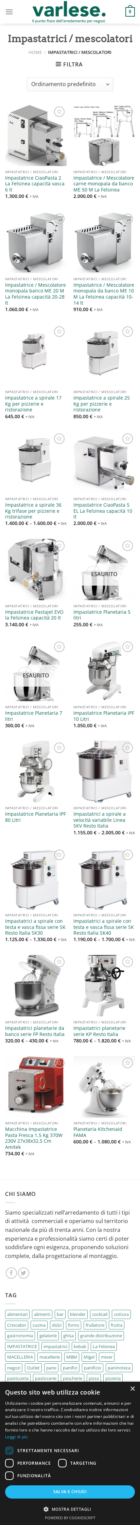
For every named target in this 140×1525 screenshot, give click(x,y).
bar (60, 1314)
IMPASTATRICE (22, 1346)
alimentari (17, 1314)
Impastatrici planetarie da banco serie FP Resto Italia (35, 1031)
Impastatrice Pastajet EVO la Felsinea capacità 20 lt (34, 615)
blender (78, 1314)
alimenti (42, 1314)
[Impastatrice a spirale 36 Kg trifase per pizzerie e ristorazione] (36, 462)
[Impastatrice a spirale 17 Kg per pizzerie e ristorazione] (36, 355)
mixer (106, 1357)
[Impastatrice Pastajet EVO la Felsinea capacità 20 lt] (36, 569)
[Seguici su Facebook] (11, 1273)
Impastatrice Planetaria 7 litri (33, 716)
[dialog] (70, 1453)
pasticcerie (45, 1378)
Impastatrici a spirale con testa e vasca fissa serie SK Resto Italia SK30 (35, 927)
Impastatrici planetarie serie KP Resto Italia (99, 1031)
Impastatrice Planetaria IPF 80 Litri (35, 817)
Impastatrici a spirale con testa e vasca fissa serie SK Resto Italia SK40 (103, 927)
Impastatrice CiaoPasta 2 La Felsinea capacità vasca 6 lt (35, 184)
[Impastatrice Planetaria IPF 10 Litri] (104, 670)
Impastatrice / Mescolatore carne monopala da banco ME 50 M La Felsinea (103, 184)
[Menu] (9, 11)
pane (51, 1368)
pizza (94, 1378)
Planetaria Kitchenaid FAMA (97, 1132)
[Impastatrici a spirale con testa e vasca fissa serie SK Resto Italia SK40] (104, 878)
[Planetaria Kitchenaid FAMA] (104, 1086)
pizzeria (113, 1378)
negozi (13, 1368)
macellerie (49, 1357)
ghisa (68, 1336)
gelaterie (48, 1336)
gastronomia (20, 1336)
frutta (116, 1325)
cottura (121, 1314)
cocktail (99, 1314)
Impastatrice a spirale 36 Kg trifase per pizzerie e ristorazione (33, 511)
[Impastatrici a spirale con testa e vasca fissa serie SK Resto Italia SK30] (36, 878)
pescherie (72, 1378)
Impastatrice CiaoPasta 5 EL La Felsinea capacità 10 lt (102, 511)
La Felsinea (104, 1346)
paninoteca (119, 1368)
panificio (92, 1368)
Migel (89, 1357)
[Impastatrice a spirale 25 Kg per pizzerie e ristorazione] (104, 355)
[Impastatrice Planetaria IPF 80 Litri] (36, 771)
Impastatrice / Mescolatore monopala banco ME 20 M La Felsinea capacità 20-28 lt (35, 294)
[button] (70, 1509)
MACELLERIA (20, 1357)
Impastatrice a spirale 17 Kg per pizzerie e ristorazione (33, 404)
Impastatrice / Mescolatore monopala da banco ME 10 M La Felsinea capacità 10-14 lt (103, 294)
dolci (57, 1325)
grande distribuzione (101, 1336)
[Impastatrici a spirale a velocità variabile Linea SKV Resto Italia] (104, 771)
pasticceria (18, 1378)
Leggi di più (16, 1437)
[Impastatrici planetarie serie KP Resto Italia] (104, 985)
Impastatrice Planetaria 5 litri (101, 615)
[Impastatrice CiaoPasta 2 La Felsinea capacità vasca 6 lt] (36, 135)
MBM (71, 1357)
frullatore (95, 1325)
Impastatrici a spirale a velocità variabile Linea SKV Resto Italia (99, 820)
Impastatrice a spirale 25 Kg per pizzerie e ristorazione (101, 404)
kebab (80, 1346)
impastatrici (55, 1346)
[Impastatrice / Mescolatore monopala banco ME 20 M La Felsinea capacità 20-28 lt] (36, 242)
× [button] (132, 1388)
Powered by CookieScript (70, 1517)
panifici (70, 1368)
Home (35, 52)
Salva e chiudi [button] (70, 1491)
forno (73, 1325)
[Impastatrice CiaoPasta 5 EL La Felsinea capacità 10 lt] (104, 462)
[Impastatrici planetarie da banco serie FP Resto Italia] (36, 985)
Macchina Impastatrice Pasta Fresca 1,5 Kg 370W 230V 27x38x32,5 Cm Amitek (34, 1138)
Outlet (33, 1368)
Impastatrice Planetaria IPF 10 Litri (103, 716)
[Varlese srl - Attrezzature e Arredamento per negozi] (69, 12)
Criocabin (16, 1325)
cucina (39, 1325)
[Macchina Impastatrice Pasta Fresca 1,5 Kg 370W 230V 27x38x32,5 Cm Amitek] (36, 1086)
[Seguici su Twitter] (23, 1273)
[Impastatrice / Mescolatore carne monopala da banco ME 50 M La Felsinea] (104, 135)
